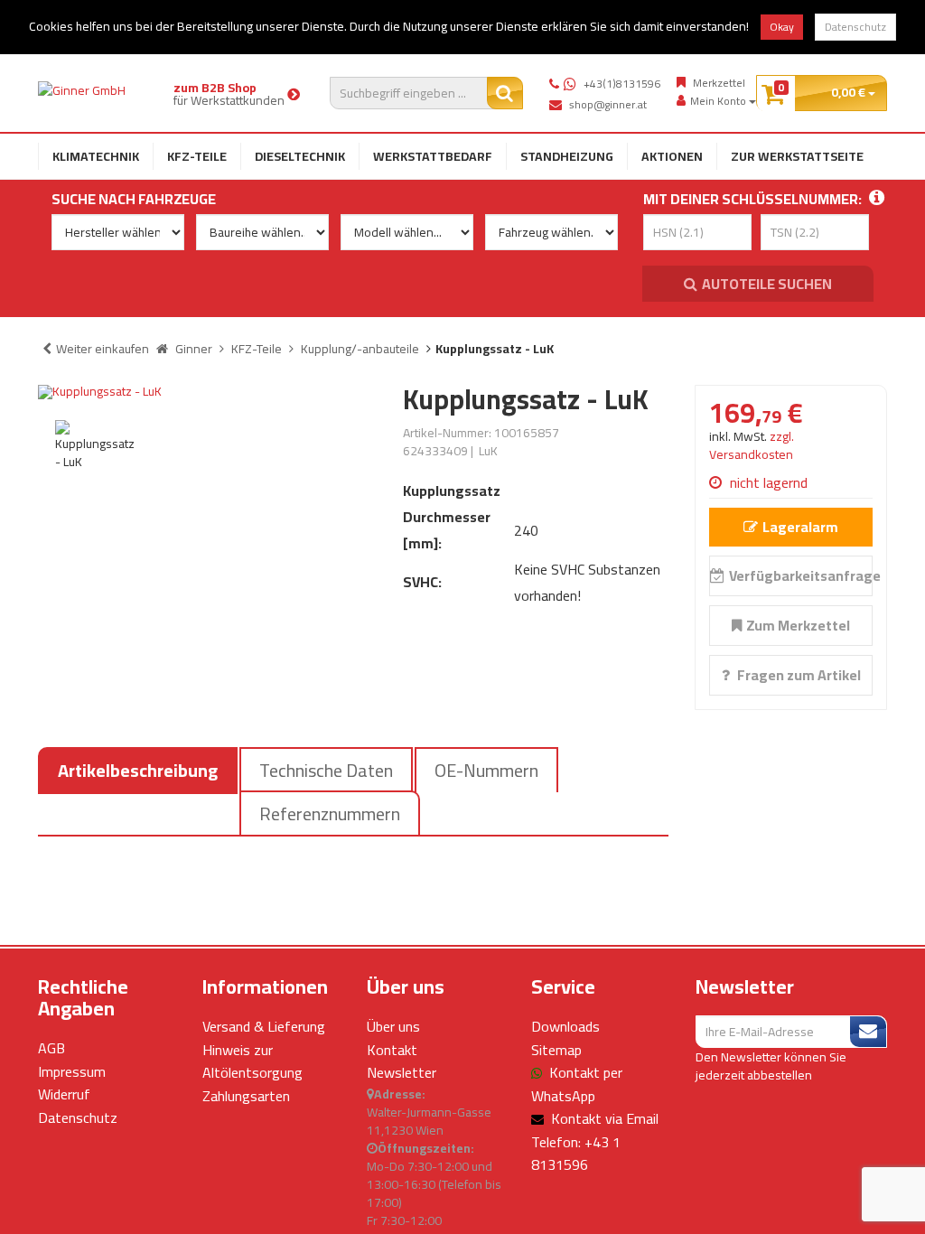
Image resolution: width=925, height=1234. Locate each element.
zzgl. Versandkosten (751, 445)
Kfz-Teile (197, 156)
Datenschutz (855, 26)
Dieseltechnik (300, 156)
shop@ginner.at (608, 104)
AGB (51, 1047)
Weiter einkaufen (102, 348)
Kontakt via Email (605, 1118)
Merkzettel (719, 83)
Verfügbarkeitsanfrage (801, 575)
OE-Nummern (486, 770)
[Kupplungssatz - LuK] (207, 392)
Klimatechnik (95, 156)
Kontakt (392, 1049)
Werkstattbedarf (432, 156)
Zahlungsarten (246, 1095)
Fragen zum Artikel (797, 674)
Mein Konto (719, 101)
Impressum (72, 1071)
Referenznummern (329, 813)
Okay (782, 26)
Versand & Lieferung (263, 1026)
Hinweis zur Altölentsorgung (252, 1061)
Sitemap (556, 1049)
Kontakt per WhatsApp (576, 1084)
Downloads (565, 1026)
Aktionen (672, 156)
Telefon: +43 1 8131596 (576, 1153)
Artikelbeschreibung (138, 770)
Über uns (393, 1026)
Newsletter (401, 1072)
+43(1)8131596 (622, 83)
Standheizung (566, 156)
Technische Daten (326, 770)
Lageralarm (800, 526)
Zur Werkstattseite (797, 156)
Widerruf (64, 1094)
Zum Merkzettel (798, 625)
